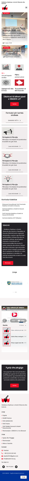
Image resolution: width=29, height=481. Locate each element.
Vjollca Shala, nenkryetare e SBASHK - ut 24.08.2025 (17, 336)
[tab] (14, 330)
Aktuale (6, 48)
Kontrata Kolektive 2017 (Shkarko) (11, 218)
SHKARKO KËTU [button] (13, 120)
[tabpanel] (14, 314)
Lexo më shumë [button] (13, 146)
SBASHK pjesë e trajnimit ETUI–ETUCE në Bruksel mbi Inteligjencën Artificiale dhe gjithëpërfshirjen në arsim (13, 54)
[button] (26, 7)
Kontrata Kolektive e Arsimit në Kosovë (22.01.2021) (13, 209)
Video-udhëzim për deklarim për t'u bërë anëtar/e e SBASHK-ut (17, 330)
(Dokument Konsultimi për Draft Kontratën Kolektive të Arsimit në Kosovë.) (14, 205)
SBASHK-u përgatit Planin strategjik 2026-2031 (14, 29)
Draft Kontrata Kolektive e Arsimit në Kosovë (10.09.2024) (12, 214)
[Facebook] (3, 467)
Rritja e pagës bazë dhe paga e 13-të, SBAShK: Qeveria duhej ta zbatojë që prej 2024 (17, 343)
